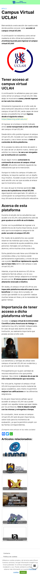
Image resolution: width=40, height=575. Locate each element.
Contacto (6, 553)
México (4, 8)
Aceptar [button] (23, 572)
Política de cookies (10, 556)
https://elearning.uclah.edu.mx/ (14, 119)
